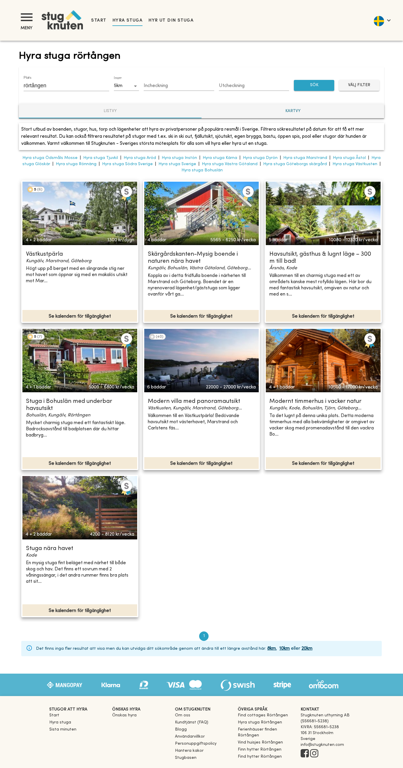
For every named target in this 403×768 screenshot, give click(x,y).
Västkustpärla (44, 254)
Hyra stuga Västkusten (354, 164)
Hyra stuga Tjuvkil (100, 158)
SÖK (314, 85)
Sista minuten (62, 729)
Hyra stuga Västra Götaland (230, 164)
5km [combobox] (118, 85)
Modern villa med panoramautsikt (194, 401)
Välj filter (359, 85)
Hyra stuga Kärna (220, 158)
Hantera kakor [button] (189, 751)
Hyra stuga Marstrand (305, 158)
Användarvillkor (190, 737)
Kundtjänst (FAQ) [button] (191, 722)
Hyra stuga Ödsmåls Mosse (50, 158)
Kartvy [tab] (293, 111)
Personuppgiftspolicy (196, 744)
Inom (118, 78)
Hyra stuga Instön (179, 158)
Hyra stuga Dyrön (260, 158)
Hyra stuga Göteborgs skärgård (295, 164)
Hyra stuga (127, 20)
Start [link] (98, 20)
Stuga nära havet (49, 549)
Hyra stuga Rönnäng (76, 164)
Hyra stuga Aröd (140, 158)
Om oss (182, 715)
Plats (27, 78)
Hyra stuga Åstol (349, 158)
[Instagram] (314, 754)
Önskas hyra (124, 715)
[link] (263, 715)
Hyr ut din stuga (171, 20)
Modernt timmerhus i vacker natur (315, 401)
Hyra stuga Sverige (177, 164)
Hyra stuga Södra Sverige (127, 164)
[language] (382, 20)
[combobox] (62, 86)
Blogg (181, 729)
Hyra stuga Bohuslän (202, 170)
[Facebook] (305, 754)
